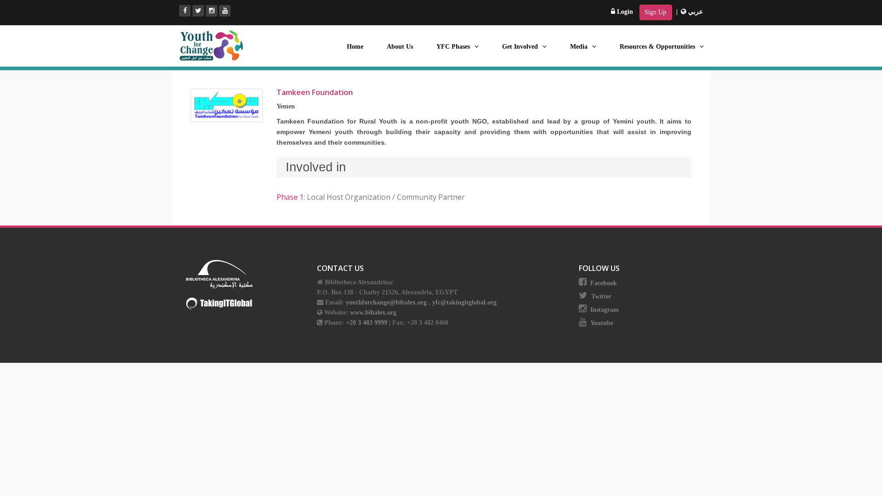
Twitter (601, 296)
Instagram (604, 309)
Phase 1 (290, 197)
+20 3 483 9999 (367, 322)
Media (579, 46)
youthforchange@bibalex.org (386, 302)
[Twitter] (198, 11)
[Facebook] (185, 11)
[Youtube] (225, 11)
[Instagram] (211, 11)
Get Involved (520, 46)
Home (355, 46)
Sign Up (655, 12)
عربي (694, 11)
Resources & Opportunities (657, 46)
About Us (400, 46)
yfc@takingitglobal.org (464, 302)
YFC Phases (453, 46)
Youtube (601, 323)
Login (624, 11)
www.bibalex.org (373, 312)
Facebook (603, 283)
